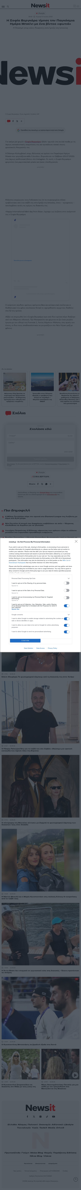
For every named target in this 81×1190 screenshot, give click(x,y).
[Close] (77, 542)
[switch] (66, 583)
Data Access (40, 648)
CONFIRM (25, 640)
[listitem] (40, 578)
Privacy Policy (52, 648)
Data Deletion (28, 648)
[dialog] (40, 595)
